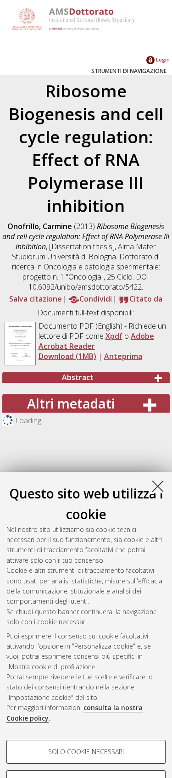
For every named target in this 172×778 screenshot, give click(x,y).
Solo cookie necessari (86, 751)
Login (162, 59)
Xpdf (113, 336)
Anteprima (123, 356)
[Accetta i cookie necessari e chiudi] (157, 486)
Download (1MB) (67, 356)
